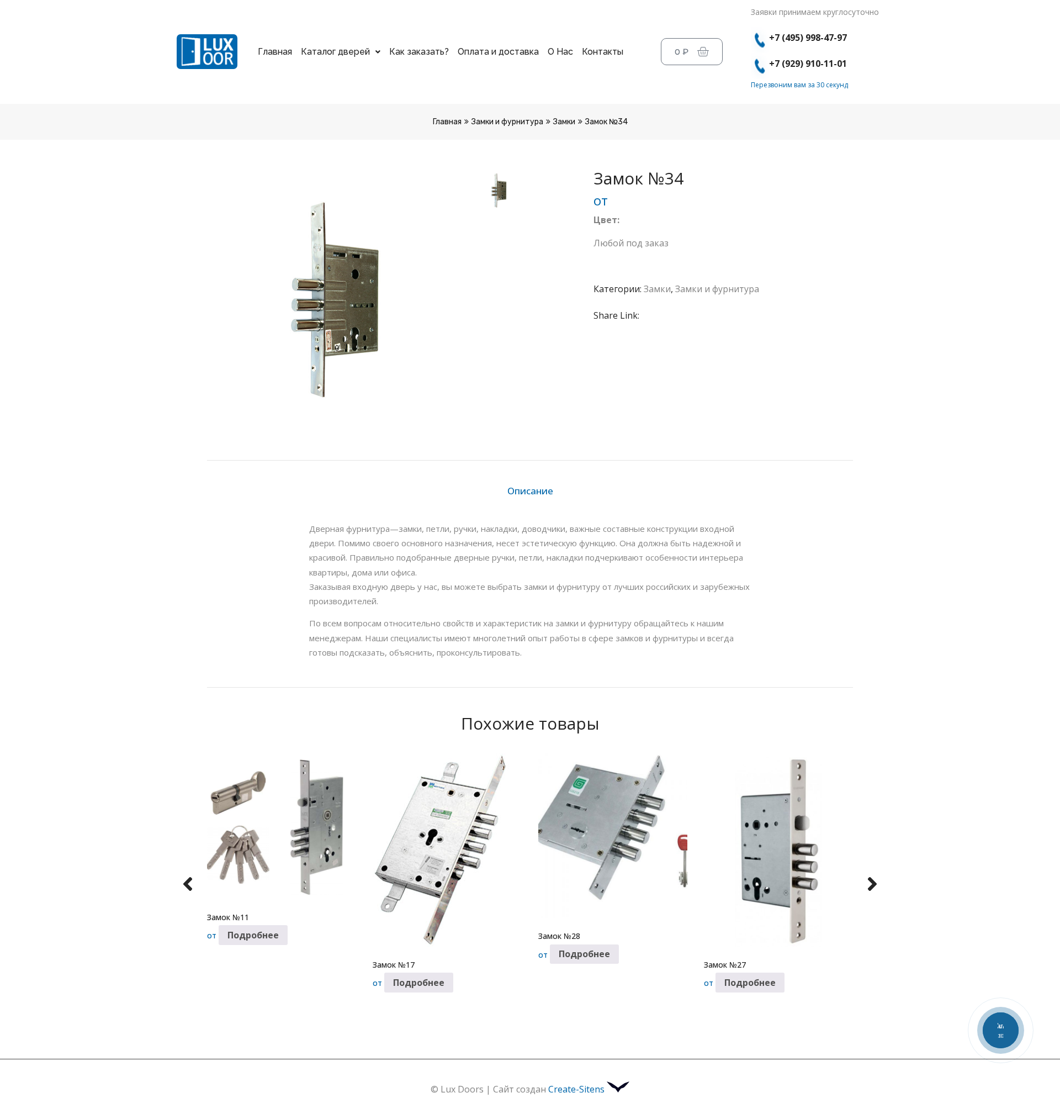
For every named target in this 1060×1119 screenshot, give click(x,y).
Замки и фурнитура (507, 121)
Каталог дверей (335, 51)
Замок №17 (394, 964)
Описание (530, 490)
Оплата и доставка (498, 51)
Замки (564, 121)
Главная (275, 51)
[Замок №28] (612, 835)
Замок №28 (559, 936)
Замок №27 (725, 964)
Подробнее (253, 935)
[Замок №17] (447, 850)
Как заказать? (419, 51)
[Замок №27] (778, 850)
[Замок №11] (281, 826)
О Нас (560, 51)
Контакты (602, 51)
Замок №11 (228, 917)
